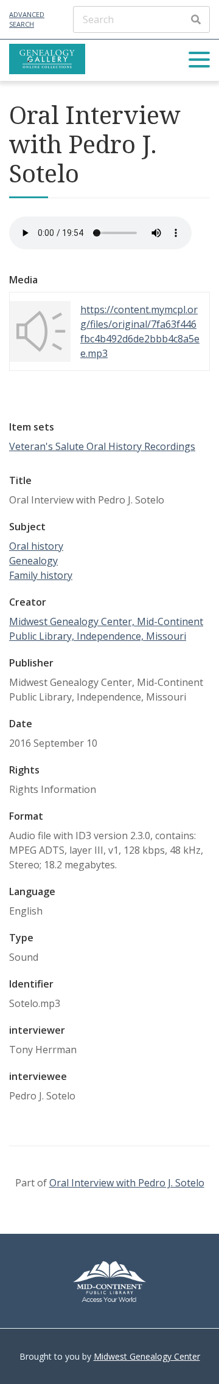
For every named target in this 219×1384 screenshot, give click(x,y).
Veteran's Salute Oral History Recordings (102, 446)
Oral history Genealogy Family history (40, 560)
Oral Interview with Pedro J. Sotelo (126, 1182)
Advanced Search (26, 19)
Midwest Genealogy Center (147, 1356)
